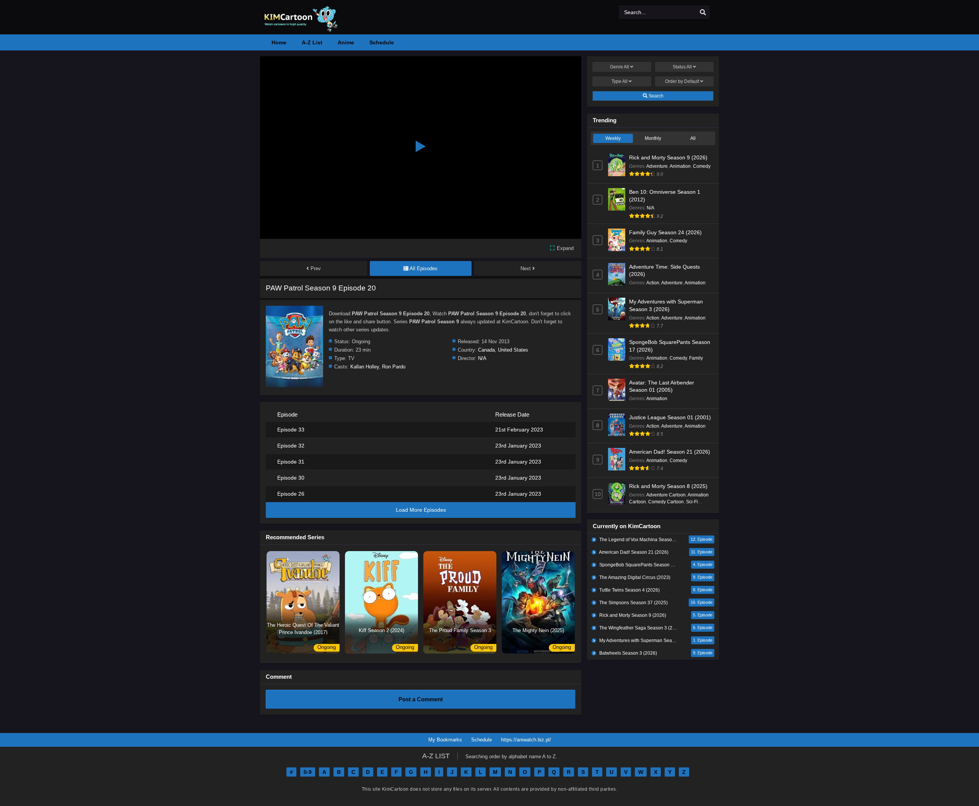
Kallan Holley (364, 367)
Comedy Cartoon (666, 501)
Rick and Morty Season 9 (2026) (668, 157)
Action (652, 282)
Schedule (481, 740)
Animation (680, 166)
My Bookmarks (445, 740)
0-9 (308, 772)
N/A (482, 358)
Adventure (657, 166)
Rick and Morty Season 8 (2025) (668, 486)
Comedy (702, 166)
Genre (619, 67)
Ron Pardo (393, 367)
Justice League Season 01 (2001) (670, 417)
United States (513, 350)
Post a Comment (420, 699)
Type (619, 81)
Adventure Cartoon (666, 495)
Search (655, 96)
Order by (682, 81)
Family (696, 358)
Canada (486, 350)
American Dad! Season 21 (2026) (669, 452)
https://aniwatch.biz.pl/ (526, 740)
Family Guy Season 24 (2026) (665, 232)
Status (682, 67)
